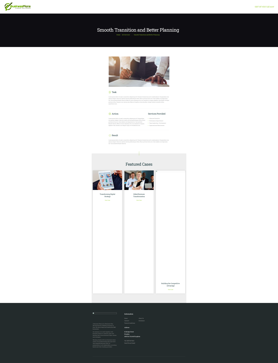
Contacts (126, 320)
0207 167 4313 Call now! (264, 7)
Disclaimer (142, 320)
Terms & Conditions (129, 323)
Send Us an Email (129, 343)
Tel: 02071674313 (129, 341)
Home (118, 35)
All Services (126, 35)
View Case (107, 200)
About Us (141, 318)
